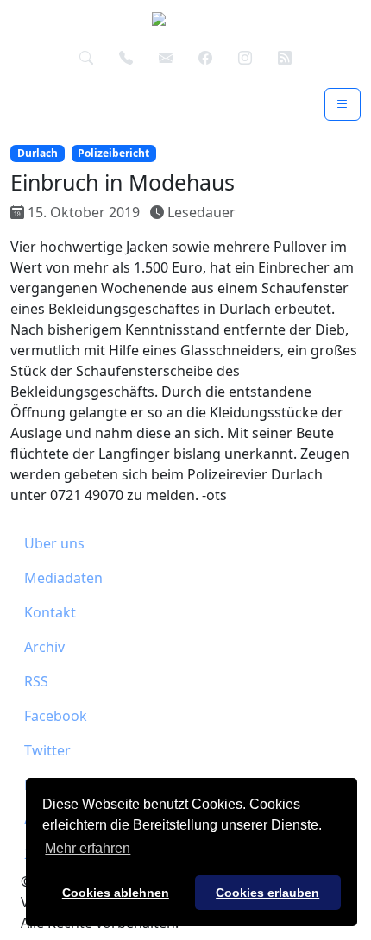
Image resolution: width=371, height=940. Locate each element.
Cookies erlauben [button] (267, 892)
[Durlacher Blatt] (178, 24)
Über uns (54, 543)
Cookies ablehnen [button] (115, 892)
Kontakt (50, 612)
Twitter (47, 750)
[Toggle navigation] (342, 104)
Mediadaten (63, 577)
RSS (36, 681)
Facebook (55, 715)
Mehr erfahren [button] (87, 848)
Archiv (44, 646)
